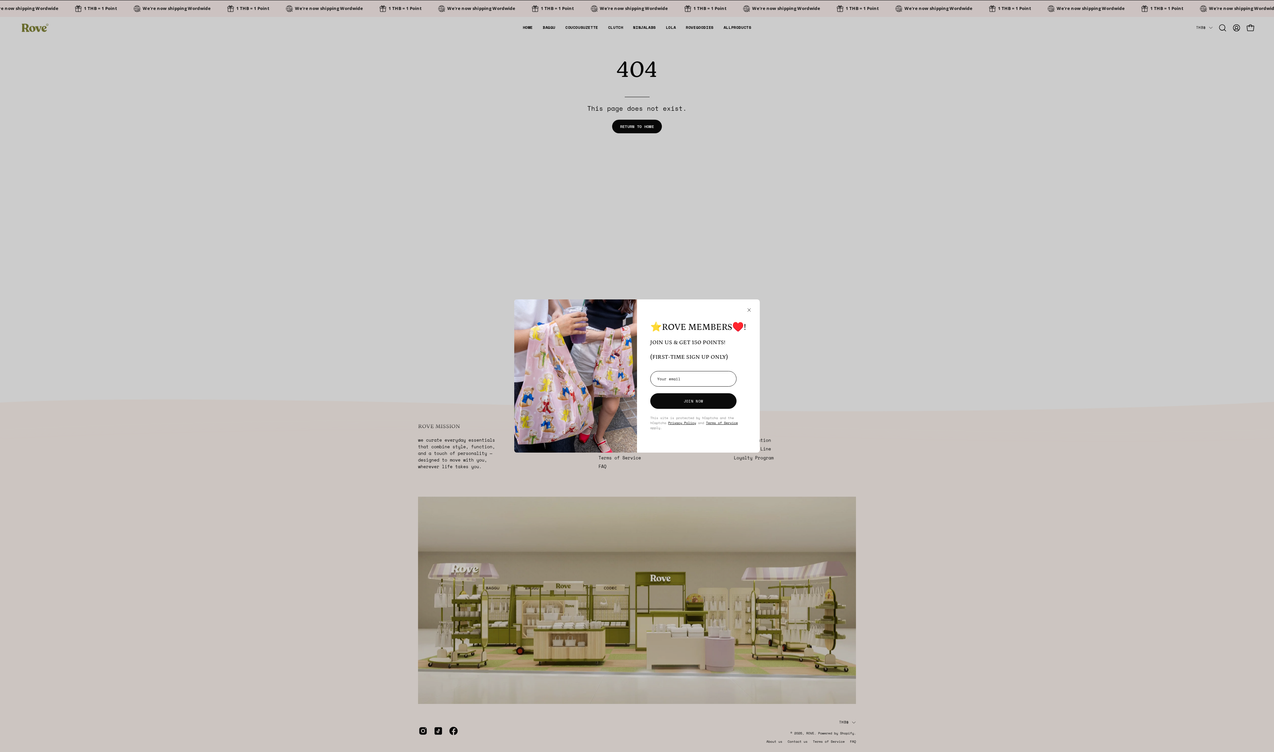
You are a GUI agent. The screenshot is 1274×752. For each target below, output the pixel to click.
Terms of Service (722, 422)
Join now (693, 401)
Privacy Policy (682, 422)
